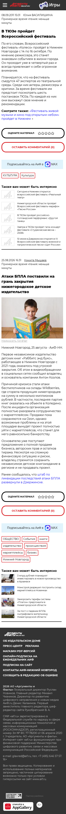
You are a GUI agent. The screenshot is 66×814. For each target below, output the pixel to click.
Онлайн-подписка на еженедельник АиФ (20, 658)
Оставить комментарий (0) (33, 147)
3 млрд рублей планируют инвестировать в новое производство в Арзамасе (39, 578)
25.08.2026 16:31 (11, 260)
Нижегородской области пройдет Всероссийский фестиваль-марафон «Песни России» (38, 206)
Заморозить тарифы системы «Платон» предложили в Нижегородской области (33, 602)
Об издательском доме (21, 640)
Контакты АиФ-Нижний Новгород (30, 670)
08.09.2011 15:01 (10, 15)
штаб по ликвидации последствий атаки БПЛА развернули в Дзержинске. (30, 478)
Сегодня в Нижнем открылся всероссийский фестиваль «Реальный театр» (39, 194)
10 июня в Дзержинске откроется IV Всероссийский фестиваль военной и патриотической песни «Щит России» (38, 241)
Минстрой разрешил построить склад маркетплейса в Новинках (39, 589)
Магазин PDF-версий (19, 651)
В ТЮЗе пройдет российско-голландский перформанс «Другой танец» (37, 218)
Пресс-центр (12, 646)
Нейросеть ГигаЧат (14, 341)
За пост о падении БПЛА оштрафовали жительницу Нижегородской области (32, 614)
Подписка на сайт (17, 665)
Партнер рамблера (34, 796)
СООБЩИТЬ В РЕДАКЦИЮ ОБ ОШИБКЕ (30, 675)
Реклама (32, 646)
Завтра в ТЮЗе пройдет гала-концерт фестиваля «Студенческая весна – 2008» (38, 230)
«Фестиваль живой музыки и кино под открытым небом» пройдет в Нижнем (30, 114)
